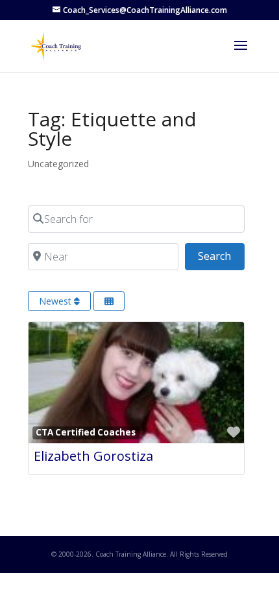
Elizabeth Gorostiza (93, 456)
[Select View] (109, 301)
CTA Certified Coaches (86, 432)
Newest (56, 301)
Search (221, 255)
